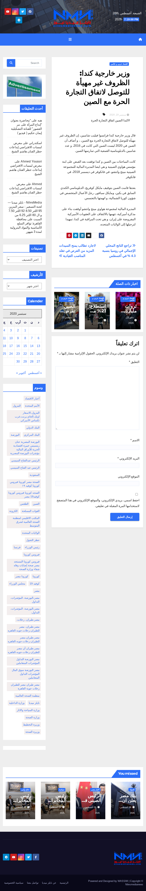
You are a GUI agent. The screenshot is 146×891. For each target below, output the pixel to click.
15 (25, 346)
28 (31, 361)
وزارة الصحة (33, 717)
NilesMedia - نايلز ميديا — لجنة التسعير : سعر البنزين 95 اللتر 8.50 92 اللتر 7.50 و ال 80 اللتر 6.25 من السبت (25, 211)
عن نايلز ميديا (49, 882)
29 (25, 361)
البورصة (15, 434)
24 (11, 353)
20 (38, 353)
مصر (37, 590)
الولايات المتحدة (31, 532)
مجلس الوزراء (17, 583)
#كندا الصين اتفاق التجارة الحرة (110, 120)
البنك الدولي (33, 427)
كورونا (36, 576)
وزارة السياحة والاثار (28, 710)
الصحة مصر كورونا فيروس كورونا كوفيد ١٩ (25, 483)
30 (18, 361)
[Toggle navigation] (70, 39)
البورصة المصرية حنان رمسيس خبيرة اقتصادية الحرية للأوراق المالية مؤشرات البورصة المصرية (25, 447)
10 (11, 338)
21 (31, 353)
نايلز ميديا (34, 702)
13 (38, 346)
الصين (36, 503)
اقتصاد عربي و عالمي (119, 64)
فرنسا (17, 547)
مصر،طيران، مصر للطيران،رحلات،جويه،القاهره (24, 628)
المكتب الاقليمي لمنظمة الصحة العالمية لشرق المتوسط (26, 521)
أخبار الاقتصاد (32, 398)
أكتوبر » (21, 373)
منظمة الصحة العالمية (27, 695)
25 (4, 353)
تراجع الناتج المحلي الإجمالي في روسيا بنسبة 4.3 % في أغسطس (119, 251)
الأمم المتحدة (32, 405)
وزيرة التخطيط (31, 724)
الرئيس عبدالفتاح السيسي (25, 460)
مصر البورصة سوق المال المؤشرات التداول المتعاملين (26, 673)
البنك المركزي (32, 434)
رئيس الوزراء (32, 547)
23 (18, 353)
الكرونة (13, 510)
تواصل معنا (33, 882)
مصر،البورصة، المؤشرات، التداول (25, 599)
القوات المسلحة (31, 510)
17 (11, 346)
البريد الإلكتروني (128, 458)
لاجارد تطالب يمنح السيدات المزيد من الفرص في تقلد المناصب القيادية (77, 251)
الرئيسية (64, 882)
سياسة (61, 790)
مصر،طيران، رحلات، (28, 619)
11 (4, 338)
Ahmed (37, 184)
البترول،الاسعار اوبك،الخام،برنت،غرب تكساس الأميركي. (27, 416)
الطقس (24, 503)
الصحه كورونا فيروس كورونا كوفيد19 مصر (24, 494)
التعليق (134, 362)
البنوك (132, 790)
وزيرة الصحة (32, 731)
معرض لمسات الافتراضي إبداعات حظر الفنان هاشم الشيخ (25, 147)
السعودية (35, 474)
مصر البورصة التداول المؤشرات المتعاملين (28, 661)
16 (18, 346)
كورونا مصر (21, 576)
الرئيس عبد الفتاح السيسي (25, 467)
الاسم (134, 440)
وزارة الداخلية (17, 702)
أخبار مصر (95, 790)
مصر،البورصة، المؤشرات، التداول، (25, 610)
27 (38, 361)
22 (25, 353)
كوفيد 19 (35, 583)
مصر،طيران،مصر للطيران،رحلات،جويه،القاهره (24, 639)
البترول (17, 405)
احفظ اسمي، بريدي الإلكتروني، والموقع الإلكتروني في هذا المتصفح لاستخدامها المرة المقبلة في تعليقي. (98, 503)
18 (4, 346)
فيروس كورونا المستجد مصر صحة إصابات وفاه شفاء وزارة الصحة (27, 565)
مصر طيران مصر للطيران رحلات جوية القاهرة (25, 686)
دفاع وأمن (25, 790)
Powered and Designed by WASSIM (108, 881)
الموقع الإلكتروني (128, 476)
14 (31, 346)
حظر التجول (33, 540)
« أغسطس (35, 373)
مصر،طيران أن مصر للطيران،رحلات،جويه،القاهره (24, 650)
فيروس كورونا (32, 554)
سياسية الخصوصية (13, 882)
